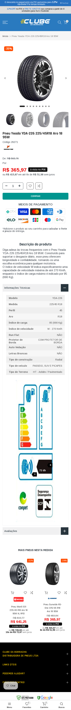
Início (5, 36)
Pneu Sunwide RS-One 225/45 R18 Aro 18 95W (52, 608)
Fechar (65, 3)
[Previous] (5, 78)
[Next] (65, 78)
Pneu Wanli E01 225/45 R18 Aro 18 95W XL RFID (19, 610)
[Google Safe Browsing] (34, 697)
